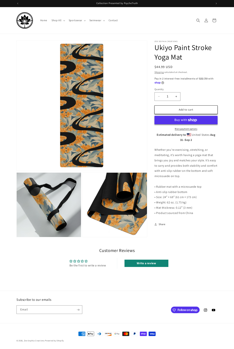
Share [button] (162, 224)
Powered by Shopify (54, 340)
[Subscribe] (78, 310)
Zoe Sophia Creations (34, 340)
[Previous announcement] (18, 3)
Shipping (159, 72)
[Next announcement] (216, 3)
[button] (58, 20)
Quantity (159, 89)
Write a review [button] (146, 263)
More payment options (186, 128)
